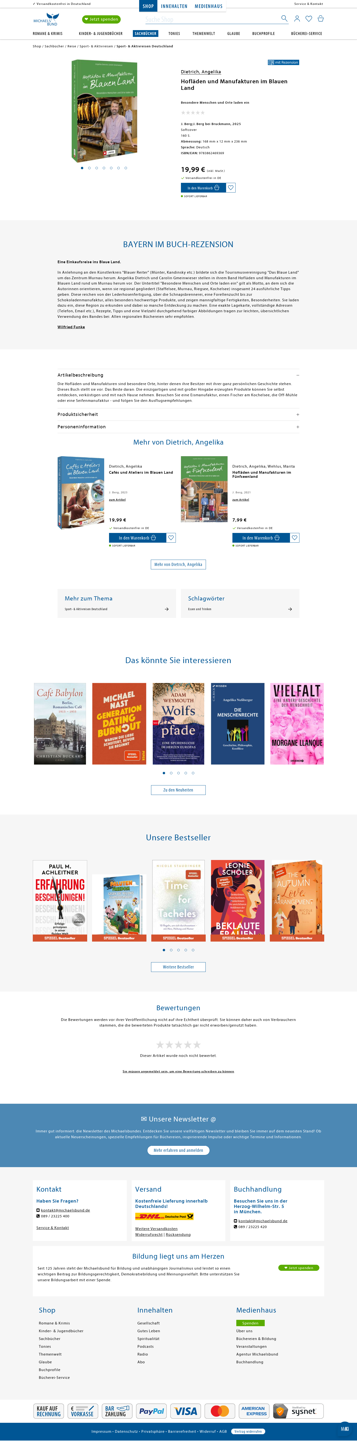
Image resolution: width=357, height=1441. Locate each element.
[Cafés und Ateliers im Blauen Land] (81, 493)
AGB (223, 1431)
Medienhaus (208, 6)
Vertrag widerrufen (248, 1431)
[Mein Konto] (297, 18)
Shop (148, 6)
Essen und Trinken (200, 609)
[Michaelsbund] (46, 21)
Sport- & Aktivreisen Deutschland (86, 609)
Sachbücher (145, 33)
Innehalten (174, 6)
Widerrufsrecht (149, 1234)
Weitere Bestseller (178, 967)
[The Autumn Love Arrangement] (297, 898)
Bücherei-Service (306, 33)
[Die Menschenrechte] (238, 720)
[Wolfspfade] (178, 720)
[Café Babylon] (60, 720)
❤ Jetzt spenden (101, 19)
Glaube (233, 33)
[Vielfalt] (297, 720)
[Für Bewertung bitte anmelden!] (193, 113)
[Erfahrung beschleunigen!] (60, 898)
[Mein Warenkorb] (320, 18)
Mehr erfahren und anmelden (178, 1150)
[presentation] (59, 475)
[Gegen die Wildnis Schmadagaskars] (119, 898)
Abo (141, 1362)
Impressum (101, 1431)
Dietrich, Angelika (201, 72)
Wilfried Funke (71, 327)
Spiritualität (148, 1339)
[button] (164, 773)
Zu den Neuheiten (178, 790)
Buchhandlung (250, 1362)
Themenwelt (204, 33)
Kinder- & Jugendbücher (101, 33)
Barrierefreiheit (182, 1431)
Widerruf (208, 1431)
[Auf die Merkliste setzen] (231, 188)
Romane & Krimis (48, 33)
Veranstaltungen (251, 1346)
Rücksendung (178, 1234)
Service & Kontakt (308, 4)
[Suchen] (285, 19)
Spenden (250, 1323)
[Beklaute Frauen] (238, 898)
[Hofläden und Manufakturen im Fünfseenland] (204, 489)
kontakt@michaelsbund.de (65, 1210)
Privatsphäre (153, 1431)
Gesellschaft (148, 1323)
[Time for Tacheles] (178, 898)
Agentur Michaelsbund (257, 1354)
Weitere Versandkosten (156, 1229)
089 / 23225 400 (55, 1216)
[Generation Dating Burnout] (119, 720)
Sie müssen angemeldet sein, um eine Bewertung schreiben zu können (178, 1071)
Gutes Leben (148, 1331)
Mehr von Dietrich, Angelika (178, 564)
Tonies (174, 33)
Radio (142, 1354)
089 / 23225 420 (252, 1227)
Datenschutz (126, 1431)
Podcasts (145, 1346)
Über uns (244, 1331)
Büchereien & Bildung (256, 1339)
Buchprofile (263, 33)
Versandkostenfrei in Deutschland (64, 4)
